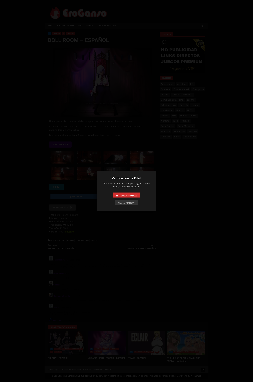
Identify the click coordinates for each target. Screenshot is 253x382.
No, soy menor (126, 202)
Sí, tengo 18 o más (126, 195)
